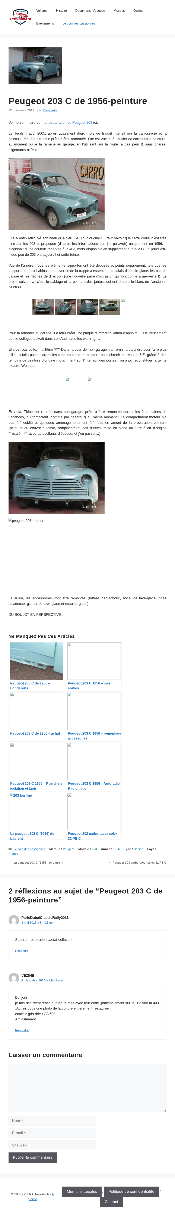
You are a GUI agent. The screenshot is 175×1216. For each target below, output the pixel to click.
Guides (138, 10)
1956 (116, 849)
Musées (119, 10)
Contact (111, 1202)
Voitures (42, 10)
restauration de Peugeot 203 (69, 123)
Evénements (45, 23)
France (13, 853)
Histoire (61, 10)
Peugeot (68, 849)
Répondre (22, 950)
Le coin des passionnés (79, 23)
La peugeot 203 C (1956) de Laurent (38, 862)
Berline (138, 849)
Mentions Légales (82, 1191)
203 (94, 849)
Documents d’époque (90, 10)
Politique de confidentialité (131, 1191)
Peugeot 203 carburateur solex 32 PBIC (139, 862)
